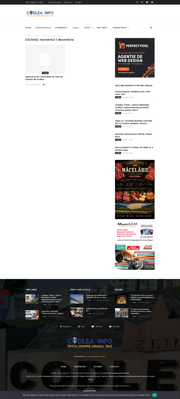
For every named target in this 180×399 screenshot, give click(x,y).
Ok (154, 395)
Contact (78, 2)
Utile (75, 28)
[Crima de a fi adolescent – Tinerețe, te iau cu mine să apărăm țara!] (76, 299)
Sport (87, 28)
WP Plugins (81, 376)
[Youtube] (152, 2)
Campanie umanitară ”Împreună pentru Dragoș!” (52, 312)
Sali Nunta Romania (93, 376)
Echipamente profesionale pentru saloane (133, 376)
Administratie (119, 28)
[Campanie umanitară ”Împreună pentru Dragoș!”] (32, 315)
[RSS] (142, 2)
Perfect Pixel (106, 373)
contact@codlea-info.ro (96, 356)
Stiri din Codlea (43, 28)
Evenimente (61, 28)
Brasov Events (71, 376)
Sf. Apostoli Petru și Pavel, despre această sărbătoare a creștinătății (143, 297)
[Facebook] (137, 2)
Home (63, 366)
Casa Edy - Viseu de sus (109, 376)
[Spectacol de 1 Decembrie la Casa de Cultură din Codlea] (45, 59)
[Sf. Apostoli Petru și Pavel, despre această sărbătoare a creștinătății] (121, 299)
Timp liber (101, 28)
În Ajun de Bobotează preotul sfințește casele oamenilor (141, 311)
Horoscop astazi (54, 2)
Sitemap (98, 366)
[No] (176, 395)
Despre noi (68, 2)
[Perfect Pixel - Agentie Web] (135, 77)
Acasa (28, 28)
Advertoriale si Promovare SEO (54, 376)
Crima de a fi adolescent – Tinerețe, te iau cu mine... (97, 296)
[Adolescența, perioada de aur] (76, 312)
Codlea (45, 73)
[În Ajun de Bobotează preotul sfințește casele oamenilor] (121, 312)
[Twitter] (147, 2)
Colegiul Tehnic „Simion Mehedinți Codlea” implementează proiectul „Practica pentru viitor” (132, 107)
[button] (151, 27)
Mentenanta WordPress (121, 373)
